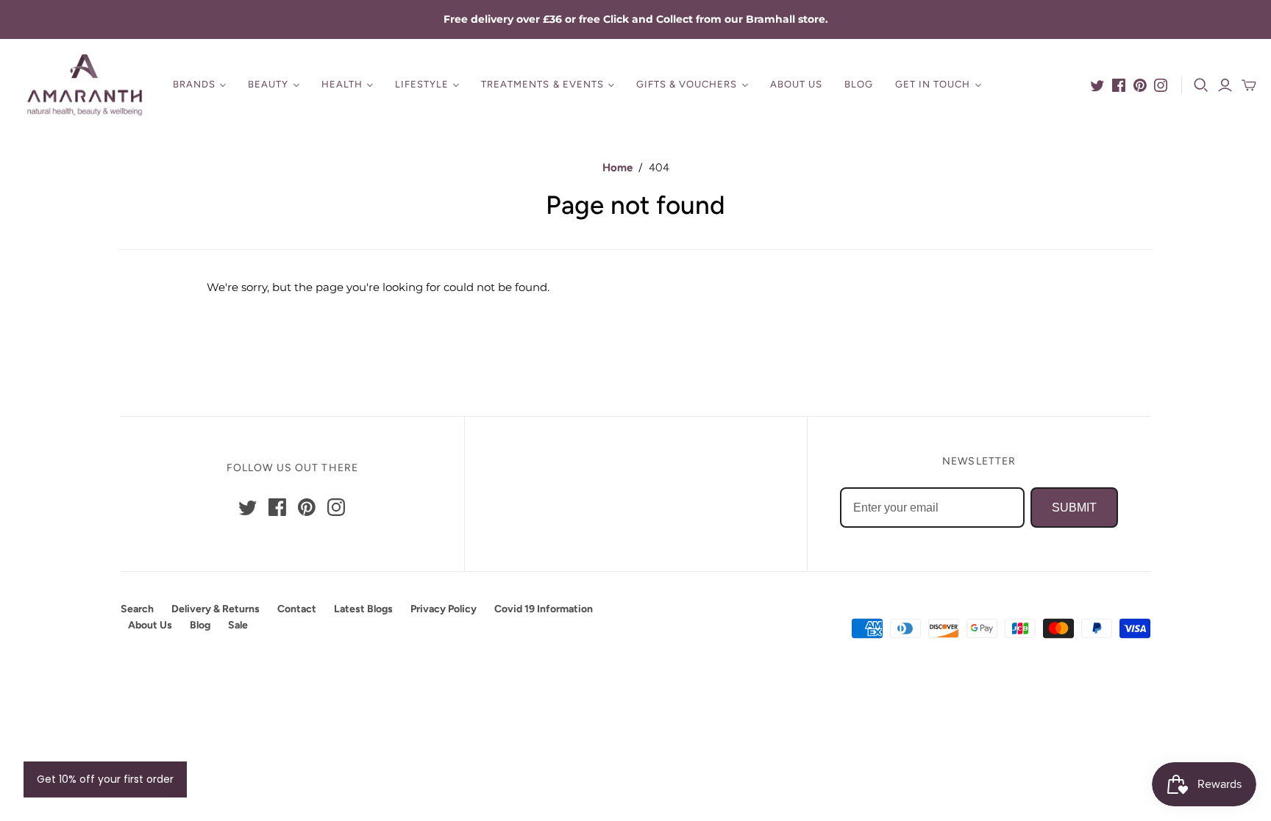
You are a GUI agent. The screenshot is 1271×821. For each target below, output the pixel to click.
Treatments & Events (542, 84)
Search (137, 609)
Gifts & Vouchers (687, 84)
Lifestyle (422, 84)
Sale (238, 625)
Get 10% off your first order (105, 779)
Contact (296, 609)
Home (617, 167)
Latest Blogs (363, 609)
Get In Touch (932, 84)
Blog (858, 84)
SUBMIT (1074, 507)
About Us (796, 84)
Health (342, 84)
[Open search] (1201, 85)
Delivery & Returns (215, 609)
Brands (194, 84)
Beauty (268, 84)
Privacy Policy (443, 609)
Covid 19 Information (543, 609)
